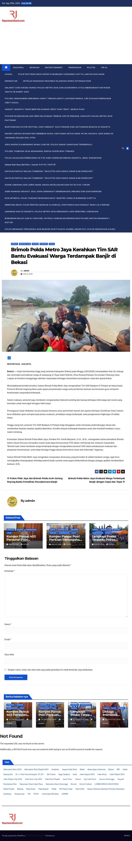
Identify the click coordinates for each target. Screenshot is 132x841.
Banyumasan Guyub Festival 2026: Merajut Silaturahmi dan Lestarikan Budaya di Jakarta (57, 127)
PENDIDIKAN (74, 67)
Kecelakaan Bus (10, 784)
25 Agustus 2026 (17, 719)
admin (26, 271)
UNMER (65, 794)
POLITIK (91, 67)
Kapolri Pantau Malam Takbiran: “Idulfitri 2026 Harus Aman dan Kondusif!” (49, 171)
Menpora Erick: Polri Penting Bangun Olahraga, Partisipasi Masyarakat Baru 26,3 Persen (57, 205)
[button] (123, 148)
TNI (28, 794)
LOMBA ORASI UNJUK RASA (107, 784)
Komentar (10, 571)
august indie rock (69, 769)
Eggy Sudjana (64, 774)
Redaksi (127, 835)
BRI (118, 769)
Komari (74, 784)
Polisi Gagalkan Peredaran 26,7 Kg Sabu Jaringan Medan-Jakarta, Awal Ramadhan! (53, 158)
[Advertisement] (66, 45)
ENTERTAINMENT (54, 67)
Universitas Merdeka (50, 794)
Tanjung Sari (19, 794)
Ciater (125, 769)
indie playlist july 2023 (12, 779)
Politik (54, 789)
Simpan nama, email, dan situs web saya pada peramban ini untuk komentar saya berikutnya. (50, 670)
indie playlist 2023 (117, 774)
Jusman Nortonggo (107, 779)
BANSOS (14, 244)
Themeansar (50, 836)
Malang (20, 789)
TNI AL (104, 67)
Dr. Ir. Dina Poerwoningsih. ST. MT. (30, 774)
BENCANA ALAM (25, 244)
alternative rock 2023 (12, 769)
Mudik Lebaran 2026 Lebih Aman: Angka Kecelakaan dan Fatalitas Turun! (47, 185)
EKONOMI (34, 67)
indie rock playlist (52, 779)
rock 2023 (80, 789)
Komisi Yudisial (86, 784)
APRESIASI (10, 529)
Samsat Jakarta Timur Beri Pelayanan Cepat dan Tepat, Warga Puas (45, 109)
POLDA (52, 244)
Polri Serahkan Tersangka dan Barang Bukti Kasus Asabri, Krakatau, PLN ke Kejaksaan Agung (60, 229)
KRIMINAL (121, 708)
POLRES (108, 533)
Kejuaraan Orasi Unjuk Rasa (31, 784)
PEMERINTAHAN (31, 529)
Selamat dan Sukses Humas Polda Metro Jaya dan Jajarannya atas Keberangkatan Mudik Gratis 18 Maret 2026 (57, 90)
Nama (8, 624)
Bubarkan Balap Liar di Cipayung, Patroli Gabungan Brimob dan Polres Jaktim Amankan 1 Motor (57, 220)
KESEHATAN (11, 81)
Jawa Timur (67, 779)
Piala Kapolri (43, 789)
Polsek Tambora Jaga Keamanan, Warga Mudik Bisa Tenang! (39, 151)
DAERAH (35, 244)
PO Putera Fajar (66, 789)
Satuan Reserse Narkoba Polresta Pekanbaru (106, 789)
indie (75, 774)
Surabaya (7, 794)
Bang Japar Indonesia (96, 769)
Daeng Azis (8, 774)
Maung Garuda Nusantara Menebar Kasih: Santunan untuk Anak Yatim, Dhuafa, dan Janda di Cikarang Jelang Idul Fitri (59, 135)
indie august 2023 (87, 774)
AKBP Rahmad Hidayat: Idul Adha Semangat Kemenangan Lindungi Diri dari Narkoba (53, 191)
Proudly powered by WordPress (14, 836)
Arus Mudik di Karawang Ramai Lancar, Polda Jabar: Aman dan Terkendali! (48, 144)
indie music (102, 774)
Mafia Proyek (8, 789)
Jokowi (78, 779)
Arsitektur (55, 769)
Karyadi (121, 779)
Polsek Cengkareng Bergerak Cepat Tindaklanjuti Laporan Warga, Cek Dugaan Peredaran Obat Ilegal (58, 100)
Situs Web (9, 655)
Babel (82, 769)
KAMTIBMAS (74, 529)
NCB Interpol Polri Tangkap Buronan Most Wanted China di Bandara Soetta (50, 198)
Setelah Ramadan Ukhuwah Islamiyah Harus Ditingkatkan (57, 81)
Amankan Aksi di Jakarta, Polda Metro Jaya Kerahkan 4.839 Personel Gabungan (51, 211)
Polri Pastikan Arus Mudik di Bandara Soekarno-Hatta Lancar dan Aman (61, 74)
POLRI (9, 533)
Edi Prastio (51, 774)
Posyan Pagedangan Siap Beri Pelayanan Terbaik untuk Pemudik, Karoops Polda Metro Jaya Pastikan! (59, 118)
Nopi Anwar (30, 789)
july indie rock (90, 779)
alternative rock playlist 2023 (36, 769)
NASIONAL (18, 67)
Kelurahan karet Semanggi (57, 784)
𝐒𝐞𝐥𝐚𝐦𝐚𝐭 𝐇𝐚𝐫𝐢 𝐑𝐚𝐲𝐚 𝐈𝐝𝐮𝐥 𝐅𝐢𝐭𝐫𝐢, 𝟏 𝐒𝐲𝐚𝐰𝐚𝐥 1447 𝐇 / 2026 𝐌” (30, 164)
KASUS (113, 708)
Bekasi (111, 769)
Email (8, 639)
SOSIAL (9, 74)
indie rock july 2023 (33, 779)
